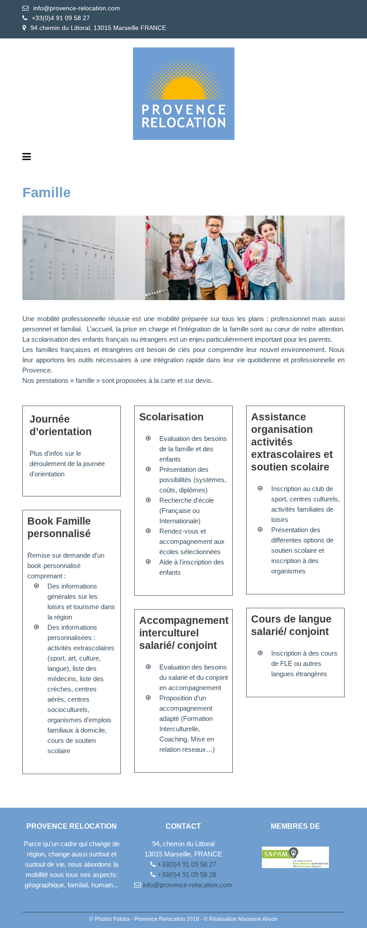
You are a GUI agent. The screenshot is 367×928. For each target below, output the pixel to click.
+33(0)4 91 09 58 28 (186, 874)
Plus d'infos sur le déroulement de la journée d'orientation (67, 463)
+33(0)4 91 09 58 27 (61, 17)
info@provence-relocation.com (76, 8)
